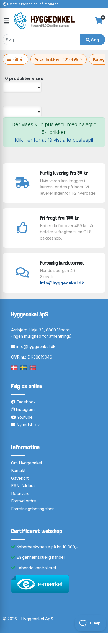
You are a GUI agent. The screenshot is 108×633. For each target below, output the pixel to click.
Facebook (25, 402)
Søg (94, 39)
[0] (98, 20)
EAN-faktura (23, 485)
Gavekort (20, 478)
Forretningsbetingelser (32, 508)
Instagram (25, 409)
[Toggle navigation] (6, 20)
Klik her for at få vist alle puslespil (54, 140)
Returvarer (21, 493)
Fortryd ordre (23, 501)
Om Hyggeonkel (26, 463)
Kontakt (18, 470)
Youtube (24, 417)
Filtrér (18, 59)
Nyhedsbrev (27, 424)
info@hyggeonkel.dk (62, 283)
